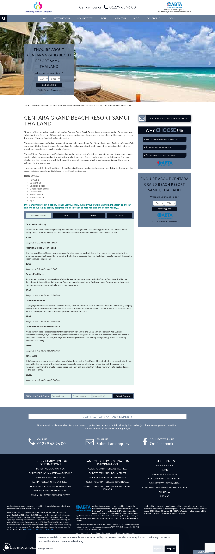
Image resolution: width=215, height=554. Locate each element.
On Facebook (161, 443)
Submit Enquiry (123, 396)
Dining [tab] (65, 215)
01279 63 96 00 (122, 7)
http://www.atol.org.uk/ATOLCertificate (38, 529)
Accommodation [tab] (38, 215)
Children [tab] (92, 215)
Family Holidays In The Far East (43, 105)
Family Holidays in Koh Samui (90, 105)
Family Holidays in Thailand (67, 105)
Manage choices (45, 548)
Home (26, 105)
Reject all (158, 548)
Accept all (170, 548)
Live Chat (203, 551)
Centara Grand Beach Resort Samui (117, 105)
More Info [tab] (119, 215)
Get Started (49, 85)
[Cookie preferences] (7, 547)
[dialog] (107, 544)
